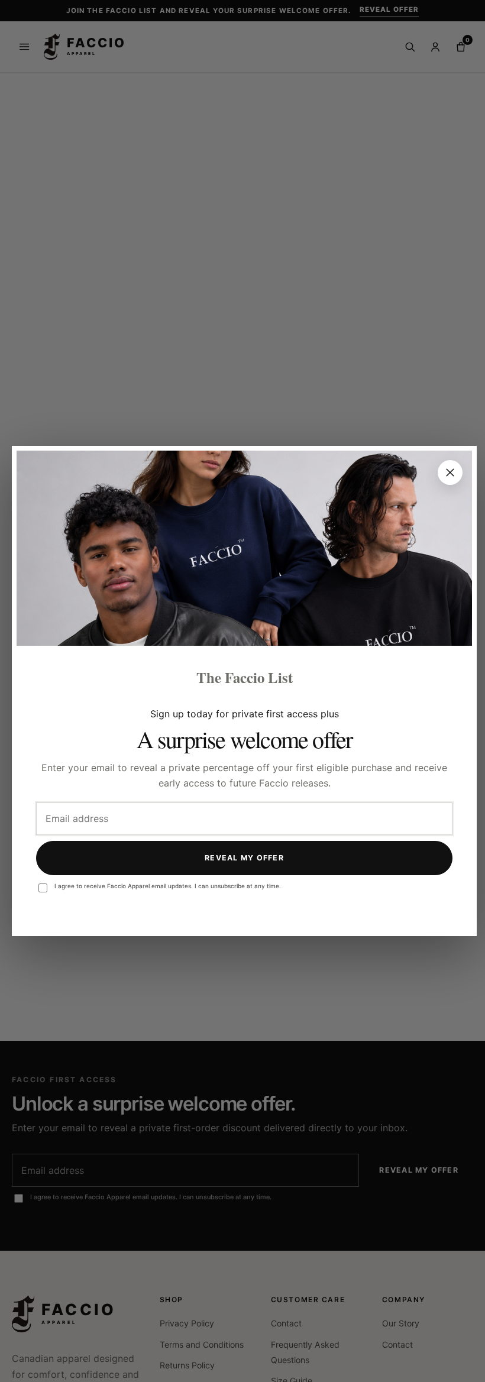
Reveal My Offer (244, 857)
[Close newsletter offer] (450, 472)
